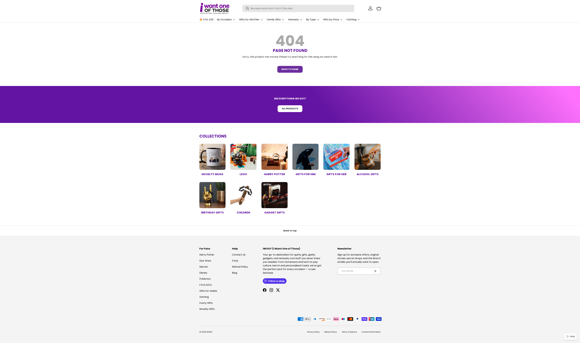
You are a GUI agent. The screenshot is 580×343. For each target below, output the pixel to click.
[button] (378, 8)
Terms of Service (349, 332)
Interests (293, 19)
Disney (203, 273)
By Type (311, 19)
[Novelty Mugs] (212, 157)
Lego (243, 174)
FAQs (235, 260)
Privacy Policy (313, 332)
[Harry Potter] (274, 157)
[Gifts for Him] (305, 157)
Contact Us (238, 254)
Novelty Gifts (207, 309)
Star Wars (205, 260)
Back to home (290, 69)
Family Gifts (274, 19)
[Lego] (243, 157)
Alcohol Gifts (368, 174)
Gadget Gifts (274, 212)
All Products (290, 108)
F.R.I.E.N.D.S (205, 285)
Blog (234, 273)
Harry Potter (274, 174)
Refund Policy (240, 266)
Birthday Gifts (212, 212)
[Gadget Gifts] (274, 195)
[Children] (243, 195)
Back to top (290, 230)
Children (243, 212)
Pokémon (205, 279)
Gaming (204, 297)
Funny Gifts (206, 303)
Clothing (351, 19)
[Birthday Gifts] (212, 195)
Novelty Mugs (212, 174)
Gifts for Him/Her (249, 19)
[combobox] (298, 8)
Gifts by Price (331, 19)
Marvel (203, 266)
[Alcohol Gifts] (367, 157)
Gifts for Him (306, 174)
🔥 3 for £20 (206, 19)
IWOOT (209, 332)
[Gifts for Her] (336, 157)
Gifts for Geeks (208, 291)
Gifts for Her (336, 174)
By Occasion (224, 19)
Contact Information (371, 332)
